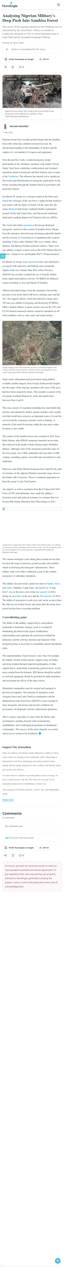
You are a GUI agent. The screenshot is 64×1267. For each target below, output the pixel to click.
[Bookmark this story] (13, 67)
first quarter (46, 596)
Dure (57, 583)
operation (17, 596)
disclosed (12, 209)
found (5, 200)
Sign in (8, 837)
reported (32, 261)
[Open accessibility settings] (57, 1260)
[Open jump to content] (2, 256)
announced (28, 225)
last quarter (42, 591)
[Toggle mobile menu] (59, 5)
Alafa (9, 587)
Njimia (50, 583)
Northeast (13, 176)
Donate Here (8, 799)
